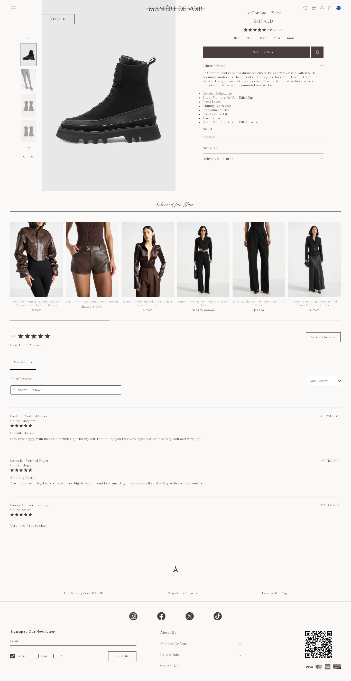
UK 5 (263, 38)
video (55, 19)
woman (22, 656)
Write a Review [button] (323, 337)
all (63, 656)
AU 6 (277, 38)
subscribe (122, 656)
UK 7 (290, 38)
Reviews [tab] (19, 362)
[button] (28, 54)
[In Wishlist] (317, 52)
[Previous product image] (28, 38)
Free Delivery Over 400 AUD (83, 593)
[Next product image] (28, 147)
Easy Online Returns (182, 593)
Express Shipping (274, 593)
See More (209, 137)
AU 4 (249, 38)
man (44, 656)
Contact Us (169, 666)
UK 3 (236, 38)
